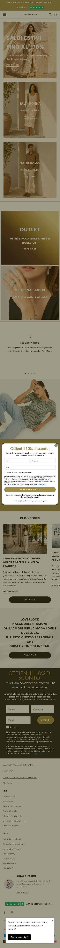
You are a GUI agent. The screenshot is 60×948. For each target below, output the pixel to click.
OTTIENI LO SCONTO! (30, 489)
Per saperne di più (19, 937)
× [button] (52, 920)
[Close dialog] (56, 445)
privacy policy (41, 484)
